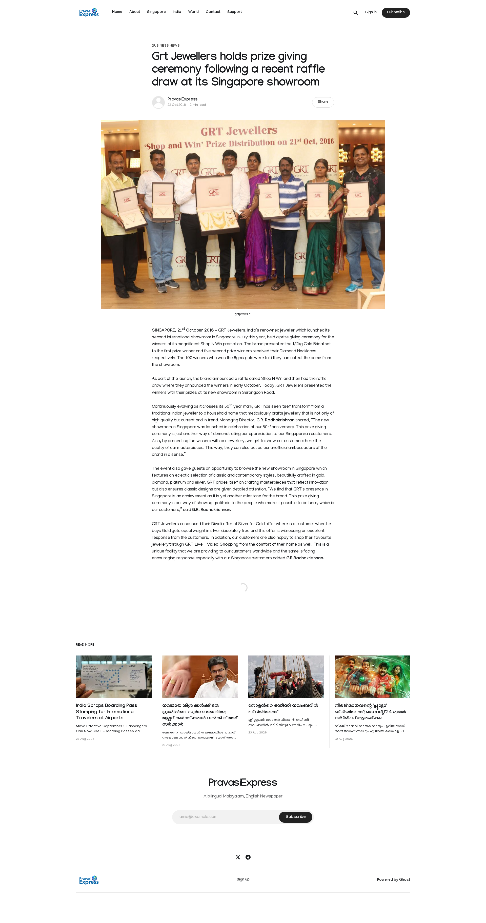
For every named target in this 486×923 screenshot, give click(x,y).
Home (117, 12)
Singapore (156, 12)
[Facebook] (248, 857)
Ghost (404, 880)
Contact (213, 12)
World (193, 12)
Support (234, 12)
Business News (166, 46)
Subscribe (396, 12)
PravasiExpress (182, 99)
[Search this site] (356, 13)
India (177, 12)
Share (323, 102)
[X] (237, 857)
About (134, 12)
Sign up (243, 880)
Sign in (371, 12)
